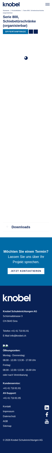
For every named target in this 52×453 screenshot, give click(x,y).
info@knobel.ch (18, 335)
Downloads (21, 227)
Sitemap (7, 426)
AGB (5, 421)
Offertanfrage (15, 31)
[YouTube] (46, 421)
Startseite (6, 10)
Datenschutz (9, 416)
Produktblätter (16, 10)
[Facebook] (46, 414)
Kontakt (7, 406)
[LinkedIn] (46, 407)
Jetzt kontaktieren (26, 271)
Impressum (8, 411)
